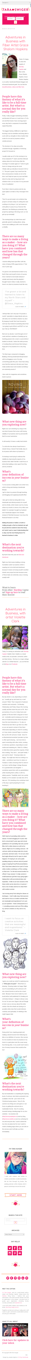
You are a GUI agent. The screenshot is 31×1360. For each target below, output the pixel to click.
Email (20, 1253)
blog (7, 664)
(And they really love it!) (12, 1307)
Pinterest (15, 1253)
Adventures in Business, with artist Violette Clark (15, 615)
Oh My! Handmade (23, 1357)
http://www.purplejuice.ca (10, 1116)
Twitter (10, 1248)
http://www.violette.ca (9, 1119)
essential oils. (18, 1302)
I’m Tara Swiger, (6, 1292)
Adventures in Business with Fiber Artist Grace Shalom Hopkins (15, 43)
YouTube (20, 1248)
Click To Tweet (19, 306)
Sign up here (12, 592)
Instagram (10, 1253)
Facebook (14, 664)
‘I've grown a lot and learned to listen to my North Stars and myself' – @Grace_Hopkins (15, 297)
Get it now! (15, 22)
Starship (18, 590)
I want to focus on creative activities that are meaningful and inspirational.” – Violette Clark (15, 924)
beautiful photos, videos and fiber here (13, 87)
